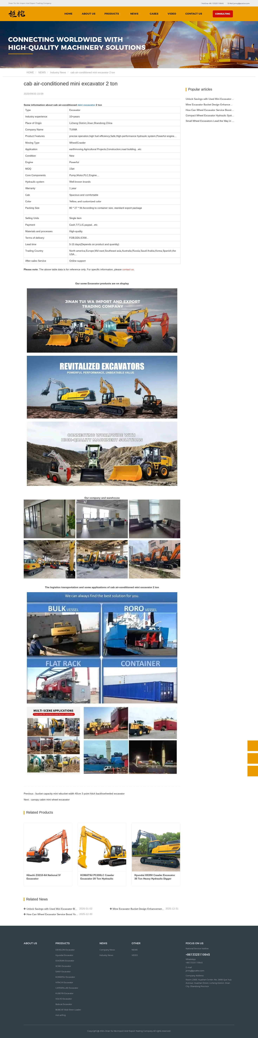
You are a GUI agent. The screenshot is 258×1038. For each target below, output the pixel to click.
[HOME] (16, 13)
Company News (107, 950)
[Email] (252, 758)
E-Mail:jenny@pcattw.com (238, 3)
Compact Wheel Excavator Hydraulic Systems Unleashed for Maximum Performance (210, 115)
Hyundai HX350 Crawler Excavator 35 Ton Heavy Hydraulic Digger (155, 877)
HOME (68, 13)
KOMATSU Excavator (65, 977)
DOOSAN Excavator (64, 960)
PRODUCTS (62, 943)
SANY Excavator (63, 971)
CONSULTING (222, 13)
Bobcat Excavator (63, 1004)
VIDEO (172, 13)
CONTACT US (193, 13)
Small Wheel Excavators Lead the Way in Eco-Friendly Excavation (210, 120)
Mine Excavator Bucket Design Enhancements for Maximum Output (139, 908)
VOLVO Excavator (63, 999)
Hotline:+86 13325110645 (212, 3)
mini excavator (86, 105)
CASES (154, 13)
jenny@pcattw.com (195, 970)
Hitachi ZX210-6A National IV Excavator (44, 877)
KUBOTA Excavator (64, 993)
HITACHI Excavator (64, 982)
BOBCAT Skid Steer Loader (68, 1009)
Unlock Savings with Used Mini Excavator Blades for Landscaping (53, 908)
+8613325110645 (198, 954)
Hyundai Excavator (64, 955)
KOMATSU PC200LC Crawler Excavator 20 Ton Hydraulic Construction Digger (97, 877)
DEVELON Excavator (65, 950)
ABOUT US (88, 13)
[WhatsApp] (252, 745)
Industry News (58, 72)
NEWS (42, 72)
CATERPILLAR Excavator (66, 988)
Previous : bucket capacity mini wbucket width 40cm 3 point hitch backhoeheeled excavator (74, 793)
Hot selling (60, 1015)
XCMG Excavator (63, 966)
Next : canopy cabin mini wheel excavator (47, 799)
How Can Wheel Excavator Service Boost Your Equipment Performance (53, 914)
